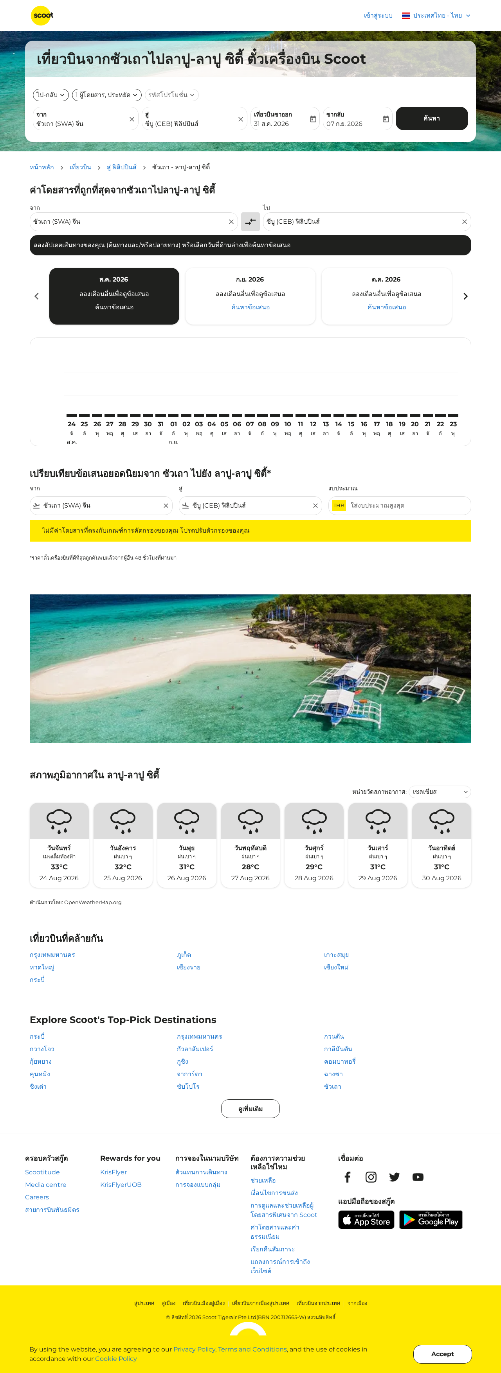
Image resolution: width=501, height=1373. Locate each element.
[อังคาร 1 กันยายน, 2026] (173, 415)
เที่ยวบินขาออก (273, 114)
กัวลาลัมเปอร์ (195, 1049)
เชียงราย (188, 967)
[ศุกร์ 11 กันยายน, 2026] (301, 415)
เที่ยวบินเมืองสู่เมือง (204, 1303)
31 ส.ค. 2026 (271, 123)
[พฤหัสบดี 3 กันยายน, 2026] (199, 415)
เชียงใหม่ (336, 967)
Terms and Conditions (252, 1349)
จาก (41, 114)
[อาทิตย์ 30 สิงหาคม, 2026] (148, 415)
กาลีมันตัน (338, 1049)
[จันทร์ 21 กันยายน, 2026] (428, 415)
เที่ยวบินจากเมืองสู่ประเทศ (260, 1303)
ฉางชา (333, 1074)
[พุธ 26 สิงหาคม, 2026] (97, 415)
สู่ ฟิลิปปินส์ (122, 167)
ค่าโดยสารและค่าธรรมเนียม (274, 1232)
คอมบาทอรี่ (340, 1061)
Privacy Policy (194, 1349)
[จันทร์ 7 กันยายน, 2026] (250, 415)
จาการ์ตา (189, 1074)
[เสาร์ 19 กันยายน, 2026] (402, 415)
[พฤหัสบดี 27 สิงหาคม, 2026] (110, 415)
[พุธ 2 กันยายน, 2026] (186, 415)
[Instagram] (371, 1177)
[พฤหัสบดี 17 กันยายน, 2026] (377, 415)
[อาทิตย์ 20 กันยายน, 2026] (415, 415)
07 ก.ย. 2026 (344, 123)
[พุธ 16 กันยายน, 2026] (364, 415)
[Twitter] (394, 1177)
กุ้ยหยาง (41, 1061)
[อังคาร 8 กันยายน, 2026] (262, 415)
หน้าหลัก (42, 167)
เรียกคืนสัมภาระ (272, 1249)
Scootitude (42, 1172)
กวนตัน (334, 1036)
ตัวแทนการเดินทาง (201, 1172)
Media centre (46, 1184)
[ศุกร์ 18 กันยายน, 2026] (389, 415)
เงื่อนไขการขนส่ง (274, 1193)
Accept (442, 1354)
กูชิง (182, 1061)
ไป (266, 208)
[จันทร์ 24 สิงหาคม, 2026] (72, 415)
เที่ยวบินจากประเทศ (318, 1303)
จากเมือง (357, 1303)
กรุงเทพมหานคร (52, 954)
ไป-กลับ (47, 95)
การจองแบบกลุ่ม (198, 1184)
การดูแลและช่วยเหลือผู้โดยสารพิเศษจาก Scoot (283, 1210)
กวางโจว (42, 1049)
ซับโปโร (188, 1086)
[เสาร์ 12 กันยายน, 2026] (313, 415)
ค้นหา (432, 118)
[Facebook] (347, 1177)
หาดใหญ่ (42, 967)
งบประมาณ (343, 488)
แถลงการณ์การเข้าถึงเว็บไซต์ (280, 1266)
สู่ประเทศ (144, 1303)
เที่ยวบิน (80, 167)
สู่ (147, 114)
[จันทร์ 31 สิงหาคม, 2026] (160, 415)
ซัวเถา (332, 1086)
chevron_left (36, 296)
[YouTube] (418, 1177)
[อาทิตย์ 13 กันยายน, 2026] (326, 415)
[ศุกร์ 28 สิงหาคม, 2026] (122, 415)
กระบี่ (37, 980)
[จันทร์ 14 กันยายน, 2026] (338, 415)
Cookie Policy (116, 1358)
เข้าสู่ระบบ (378, 15)
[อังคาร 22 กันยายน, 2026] (440, 415)
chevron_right (465, 296)
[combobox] (81, 124)
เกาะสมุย (336, 954)
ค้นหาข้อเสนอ (114, 307)
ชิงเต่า (38, 1086)
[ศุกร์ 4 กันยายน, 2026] (211, 415)
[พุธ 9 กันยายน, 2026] (275, 415)
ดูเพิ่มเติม (250, 1109)
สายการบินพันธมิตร (52, 1209)
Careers (37, 1197)
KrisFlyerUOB (121, 1184)
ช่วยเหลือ (263, 1180)
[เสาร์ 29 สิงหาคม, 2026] (135, 415)
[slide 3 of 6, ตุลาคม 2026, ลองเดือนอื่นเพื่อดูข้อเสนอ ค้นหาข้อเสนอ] (387, 296)
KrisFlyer (113, 1172)
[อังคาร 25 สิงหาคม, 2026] (84, 415)
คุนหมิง (40, 1074)
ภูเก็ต (184, 954)
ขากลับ (335, 114)
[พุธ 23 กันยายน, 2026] (453, 415)
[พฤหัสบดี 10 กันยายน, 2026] (288, 415)
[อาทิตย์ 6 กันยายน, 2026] (237, 415)
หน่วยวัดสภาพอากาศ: (379, 791)
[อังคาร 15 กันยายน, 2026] (351, 415)
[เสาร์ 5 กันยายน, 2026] (224, 415)
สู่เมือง (168, 1303)
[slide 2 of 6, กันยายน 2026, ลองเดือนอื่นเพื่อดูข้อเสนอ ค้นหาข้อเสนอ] (250, 296)
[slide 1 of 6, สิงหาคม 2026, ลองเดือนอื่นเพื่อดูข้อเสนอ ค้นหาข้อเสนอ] (114, 296)
